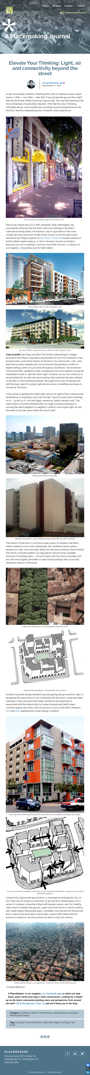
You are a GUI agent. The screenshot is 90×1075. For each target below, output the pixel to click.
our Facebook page (52, 993)
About (46, 6)
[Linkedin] (88, 1072)
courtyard (19, 1022)
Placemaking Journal (75, 13)
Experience (73, 1013)
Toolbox (68, 6)
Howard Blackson (50, 83)
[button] (74, 6)
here (8, 711)
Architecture (25, 1013)
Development (60, 1013)
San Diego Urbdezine (51, 238)
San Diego (65, 1022)
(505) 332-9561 (11, 1062)
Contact (81, 6)
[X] (88, 1068)
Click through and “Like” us (30, 1003)
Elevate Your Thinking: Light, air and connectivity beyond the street (45, 68)
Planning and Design (19, 1015)
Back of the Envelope (42, 1013)
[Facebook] (88, 1065)
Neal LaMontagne (51, 1022)
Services (56, 6)
